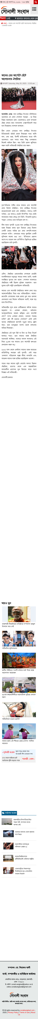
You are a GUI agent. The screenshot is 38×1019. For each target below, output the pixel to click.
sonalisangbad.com (27, 1010)
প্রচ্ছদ (5, 23)
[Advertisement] (19, 51)
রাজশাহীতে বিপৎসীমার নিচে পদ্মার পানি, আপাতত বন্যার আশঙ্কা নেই (22, 822)
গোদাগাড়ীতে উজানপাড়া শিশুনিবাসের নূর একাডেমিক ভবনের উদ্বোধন (23, 871)
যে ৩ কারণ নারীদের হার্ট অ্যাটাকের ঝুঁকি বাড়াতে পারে (18, 759)
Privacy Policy (13, 1012)
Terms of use (24, 1012)
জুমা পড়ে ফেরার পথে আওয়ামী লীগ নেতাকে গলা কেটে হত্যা (17, 752)
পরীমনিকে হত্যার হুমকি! (11, 719)
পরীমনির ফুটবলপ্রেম (9, 648)
